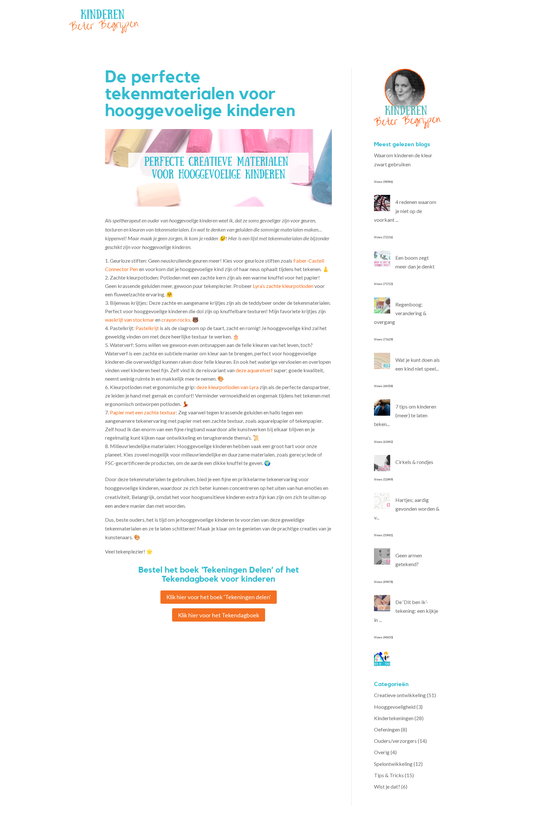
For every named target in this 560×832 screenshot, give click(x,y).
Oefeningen (387, 729)
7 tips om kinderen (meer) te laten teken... (405, 415)
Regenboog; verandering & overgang (400, 313)
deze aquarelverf (254, 370)
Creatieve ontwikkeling (400, 695)
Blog (304, 21)
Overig (382, 752)
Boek (286, 21)
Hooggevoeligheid (394, 707)
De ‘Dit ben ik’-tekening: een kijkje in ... (406, 611)
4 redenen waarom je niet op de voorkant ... (405, 210)
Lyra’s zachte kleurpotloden (283, 286)
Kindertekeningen (394, 718)
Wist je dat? (387, 786)
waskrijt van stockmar (129, 319)
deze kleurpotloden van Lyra (227, 387)
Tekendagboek (257, 21)
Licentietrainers (216, 21)
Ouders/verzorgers (395, 741)
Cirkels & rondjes (414, 462)
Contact (325, 21)
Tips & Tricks (389, 775)
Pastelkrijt (147, 328)
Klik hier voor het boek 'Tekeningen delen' (218, 596)
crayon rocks (175, 319)
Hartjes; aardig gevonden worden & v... (406, 508)
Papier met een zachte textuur (143, 412)
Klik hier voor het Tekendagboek (218, 615)
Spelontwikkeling (393, 764)
